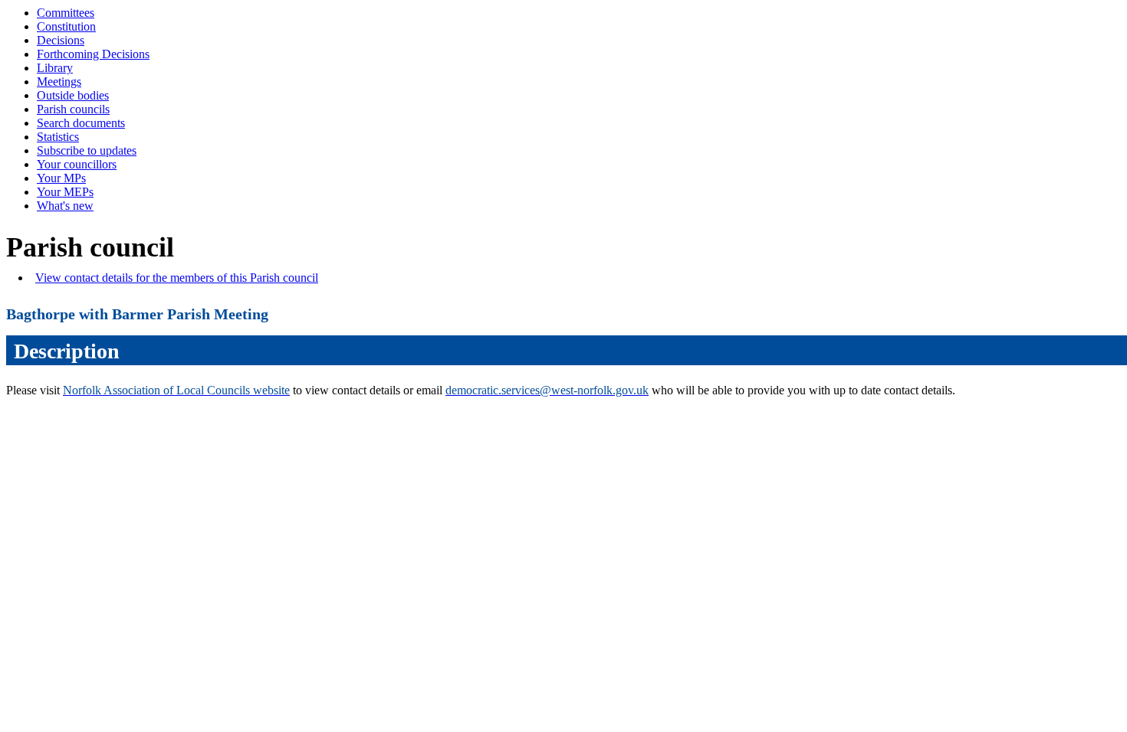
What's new (65, 205)
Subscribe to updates (86, 150)
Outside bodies (73, 95)
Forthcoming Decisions (93, 53)
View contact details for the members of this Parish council (176, 277)
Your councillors (77, 164)
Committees (65, 12)
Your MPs (61, 178)
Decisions (60, 40)
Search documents (81, 122)
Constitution (66, 26)
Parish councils (73, 109)
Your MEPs (65, 191)
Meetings (59, 81)
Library (55, 67)
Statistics (58, 136)
